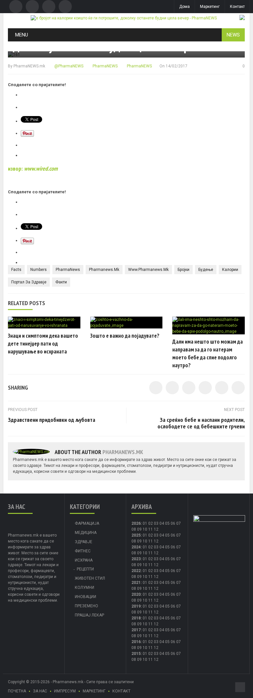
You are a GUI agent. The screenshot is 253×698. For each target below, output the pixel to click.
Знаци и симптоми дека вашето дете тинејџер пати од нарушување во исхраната (43, 343)
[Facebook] (15, 6)
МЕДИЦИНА (86, 532)
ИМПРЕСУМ (65, 691)
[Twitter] (32, 6)
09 (139, 541)
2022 (136, 570)
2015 (136, 653)
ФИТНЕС (83, 551)
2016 (136, 641)
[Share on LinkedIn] (188, 387)
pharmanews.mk (104, 269)
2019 (136, 606)
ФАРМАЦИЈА (87, 523)
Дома (184, 6)
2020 (136, 594)
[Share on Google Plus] (221, 387)
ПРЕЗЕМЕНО (86, 606)
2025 (136, 535)
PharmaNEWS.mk (29, 66)
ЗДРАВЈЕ (83, 542)
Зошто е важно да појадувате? (124, 335)
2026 (136, 523)
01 (145, 523)
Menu (21, 35)
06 (173, 523)
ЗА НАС (40, 691)
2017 (136, 630)
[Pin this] (238, 387)
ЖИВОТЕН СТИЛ (90, 578)
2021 (136, 582)
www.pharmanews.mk (148, 269)
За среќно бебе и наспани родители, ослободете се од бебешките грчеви (201, 423)
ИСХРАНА (84, 560)
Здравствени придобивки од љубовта (51, 419)
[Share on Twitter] (172, 387)
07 (178, 523)
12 (156, 541)
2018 (136, 618)
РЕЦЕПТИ (85, 569)
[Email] (48, 6)
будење (205, 269)
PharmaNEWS (105, 66)
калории (230, 269)
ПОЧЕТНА (17, 691)
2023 (136, 559)
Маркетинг (210, 6)
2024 (136, 547)
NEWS (233, 35)
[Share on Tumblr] (205, 387)
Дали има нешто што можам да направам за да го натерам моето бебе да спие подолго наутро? (207, 353)
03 (156, 523)
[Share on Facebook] (155, 387)
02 (150, 523)
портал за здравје (28, 282)
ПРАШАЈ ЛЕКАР (89, 615)
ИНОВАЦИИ (85, 596)
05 (167, 523)
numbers (38, 269)
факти (61, 282)
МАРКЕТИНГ (94, 691)
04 (161, 523)
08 (133, 529)
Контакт (237, 6)
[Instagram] (65, 6)
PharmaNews (68, 269)
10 (145, 541)
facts (16, 269)
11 (150, 541)
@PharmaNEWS (68, 66)
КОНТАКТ (121, 691)
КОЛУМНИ (84, 587)
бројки (183, 269)
